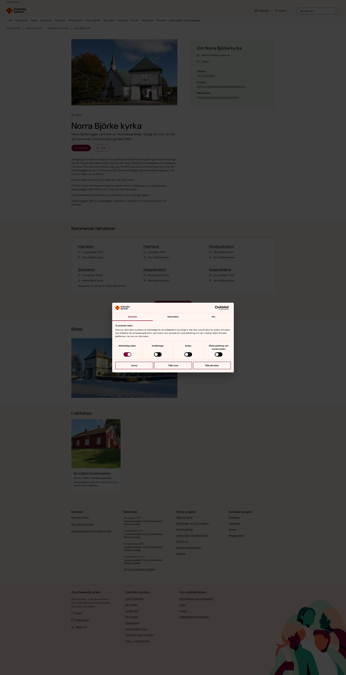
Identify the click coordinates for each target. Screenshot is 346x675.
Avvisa (134, 365)
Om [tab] (213, 317)
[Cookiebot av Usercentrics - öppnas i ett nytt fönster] (219, 308)
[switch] (158, 354)
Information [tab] (173, 317)
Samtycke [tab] (132, 317)
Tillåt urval (173, 365)
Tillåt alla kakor (212, 365)
